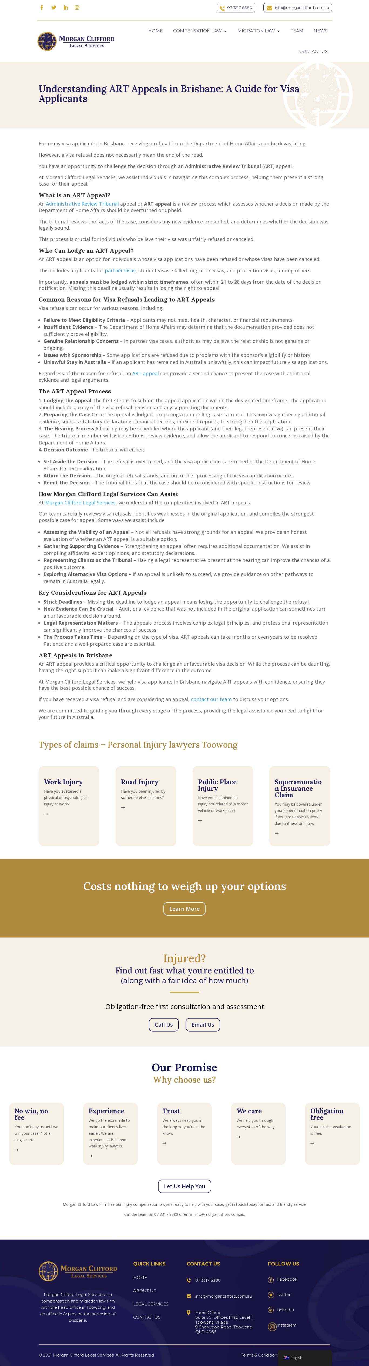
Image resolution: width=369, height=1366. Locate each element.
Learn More (184, 908)
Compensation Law (197, 31)
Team (297, 31)
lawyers (166, 1204)
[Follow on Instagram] (77, 7)
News (321, 31)
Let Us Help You (184, 1186)
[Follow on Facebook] (42, 7)
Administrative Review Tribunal (82, 203)
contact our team (211, 699)
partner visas (120, 270)
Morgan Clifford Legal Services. (84, 1355)
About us (144, 1290)
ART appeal (145, 373)
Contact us (313, 51)
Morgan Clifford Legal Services (80, 502)
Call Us (164, 1024)
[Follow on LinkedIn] (66, 7)
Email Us (203, 1024)
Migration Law (256, 31)
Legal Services (151, 1304)
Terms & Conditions (260, 1355)
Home (155, 31)
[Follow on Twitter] (54, 7)
